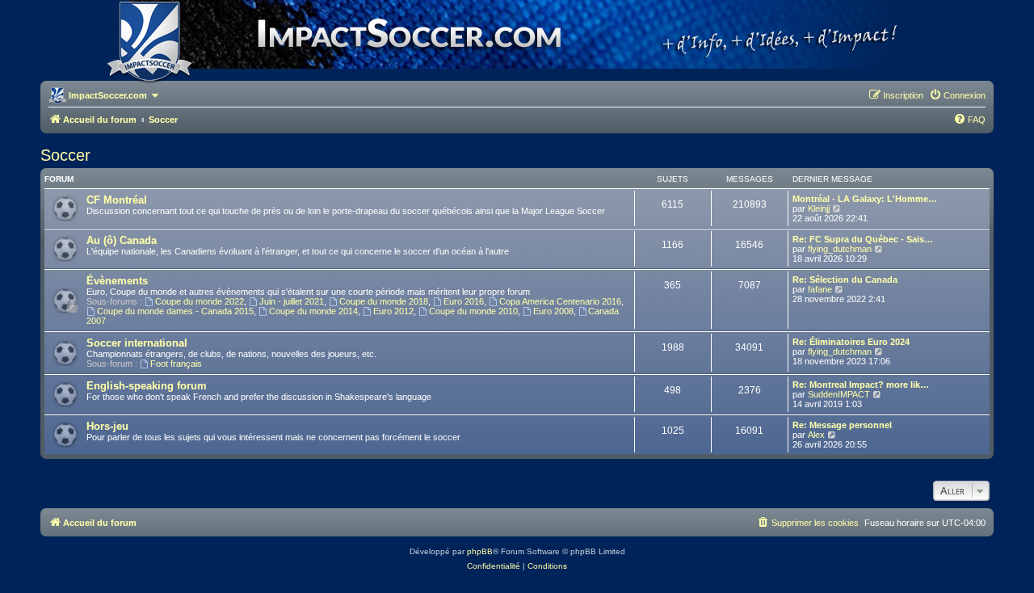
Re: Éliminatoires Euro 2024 (851, 342)
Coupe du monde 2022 (199, 301)
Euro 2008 (553, 311)
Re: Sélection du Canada (844, 279)
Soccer (65, 155)
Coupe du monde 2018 (383, 301)
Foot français (176, 363)
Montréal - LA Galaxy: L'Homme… (864, 199)
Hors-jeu (107, 426)
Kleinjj (819, 208)
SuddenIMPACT (839, 394)
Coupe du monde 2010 (473, 311)
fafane (820, 289)
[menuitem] (957, 95)
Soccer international (136, 343)
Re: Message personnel (842, 425)
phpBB (480, 551)
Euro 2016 (463, 301)
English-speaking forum (146, 386)
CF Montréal (116, 200)
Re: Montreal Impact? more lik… (860, 384)
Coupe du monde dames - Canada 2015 (175, 311)
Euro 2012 (393, 311)
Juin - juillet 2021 (291, 301)
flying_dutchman (840, 249)
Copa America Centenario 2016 (560, 301)
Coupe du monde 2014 (313, 311)
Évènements (117, 281)
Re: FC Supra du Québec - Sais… (862, 239)
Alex (816, 434)
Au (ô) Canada (121, 240)
